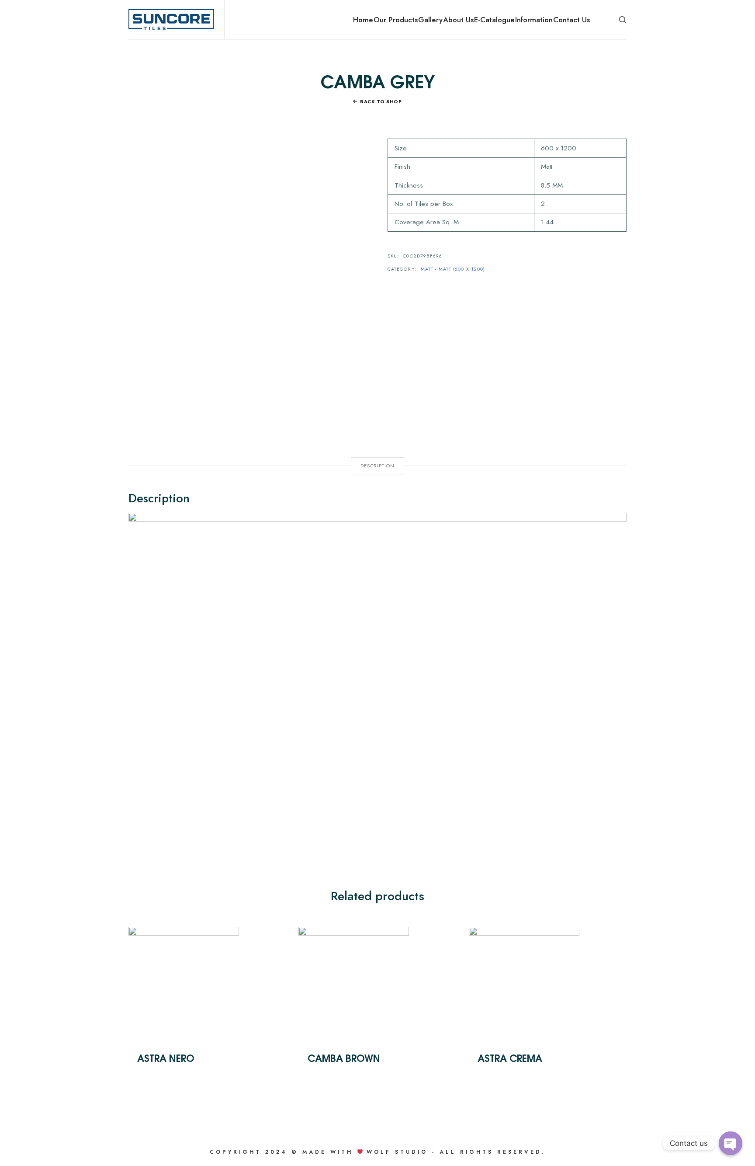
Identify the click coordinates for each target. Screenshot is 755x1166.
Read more (183, 981)
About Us (458, 19)
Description (377, 465)
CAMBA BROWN (344, 1057)
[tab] (377, 465)
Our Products (396, 19)
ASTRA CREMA (510, 1057)
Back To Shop (381, 101)
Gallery (430, 19)
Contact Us (571, 19)
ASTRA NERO (165, 1057)
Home (363, 19)
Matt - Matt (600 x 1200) (453, 268)
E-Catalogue (494, 19)
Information (534, 19)
